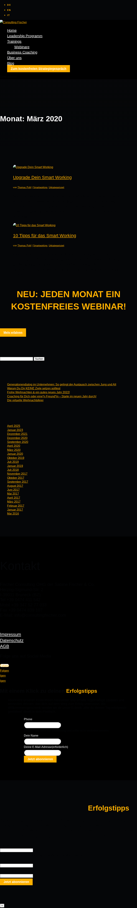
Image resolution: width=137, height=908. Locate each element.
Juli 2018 (13, 469)
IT (8, 15)
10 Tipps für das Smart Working (44, 235)
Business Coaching (22, 52)
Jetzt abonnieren (40, 759)
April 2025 (13, 425)
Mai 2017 (13, 493)
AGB (4, 646)
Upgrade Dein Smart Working (42, 177)
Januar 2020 (15, 453)
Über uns (14, 58)
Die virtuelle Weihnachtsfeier (25, 400)
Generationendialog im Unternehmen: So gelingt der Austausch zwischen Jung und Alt (61, 384)
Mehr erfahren (13, 332)
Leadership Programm (24, 36)
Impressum (10, 634)
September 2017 (17, 481)
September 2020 (17, 441)
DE (9, 4)
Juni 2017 (13, 489)
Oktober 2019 (15, 457)
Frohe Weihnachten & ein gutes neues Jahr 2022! (38, 392)
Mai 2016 (13, 513)
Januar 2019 (15, 465)
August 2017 (15, 485)
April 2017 (13, 497)
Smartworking (40, 187)
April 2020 (13, 445)
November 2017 (17, 473)
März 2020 (14, 449)
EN (9, 10)
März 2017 (14, 501)
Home (12, 30)
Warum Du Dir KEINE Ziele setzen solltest (33, 388)
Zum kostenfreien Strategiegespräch (38, 68)
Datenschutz (12, 640)
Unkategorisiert (56, 187)
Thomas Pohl (24, 187)
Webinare (21, 47)
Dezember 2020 (17, 438)
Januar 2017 (15, 509)
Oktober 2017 (15, 477)
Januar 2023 (15, 430)
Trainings (14, 41)
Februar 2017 (15, 505)
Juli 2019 (13, 461)
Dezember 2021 (17, 433)
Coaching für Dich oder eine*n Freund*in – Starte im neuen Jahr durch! (51, 396)
